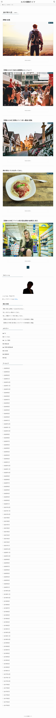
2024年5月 (7, 406)
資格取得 (6, 354)
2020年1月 (7, 587)
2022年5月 (7, 490)
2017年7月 (7, 691)
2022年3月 (7, 497)
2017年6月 (7, 695)
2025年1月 (7, 379)
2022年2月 (7, 500)
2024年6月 (7, 403)
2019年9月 (7, 601)
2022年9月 (7, 476)
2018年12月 (7, 632)
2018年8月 (7, 646)
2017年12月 (7, 674)
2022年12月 (7, 465)
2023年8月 (7, 438)
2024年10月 (7, 389)
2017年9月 (7, 684)
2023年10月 (7, 431)
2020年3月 (7, 580)
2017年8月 (7, 688)
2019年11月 (7, 594)
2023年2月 (7, 459)
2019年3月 (7, 622)
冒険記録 (6, 344)
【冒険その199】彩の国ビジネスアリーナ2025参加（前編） (18, 323)
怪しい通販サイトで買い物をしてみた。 (13, 316)
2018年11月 (7, 636)
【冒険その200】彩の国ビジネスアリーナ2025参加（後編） (18, 319)
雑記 (5, 358)
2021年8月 (7, 521)
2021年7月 (7, 525)
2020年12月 (7, 549)
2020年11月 (7, 552)
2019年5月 (7, 615)
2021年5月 (7, 531)
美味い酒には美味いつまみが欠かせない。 (14, 309)
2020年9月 (7, 559)
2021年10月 (7, 514)
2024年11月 (7, 385)
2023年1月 (7, 462)
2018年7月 (7, 650)
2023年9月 (7, 434)
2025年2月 (7, 375)
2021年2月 (7, 542)
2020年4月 (7, 577)
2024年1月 (7, 420)
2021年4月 (7, 535)
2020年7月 (7, 566)
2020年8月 (7, 563)
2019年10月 (7, 597)
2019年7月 (7, 608)
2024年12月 (7, 382)
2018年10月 (7, 639)
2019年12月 (7, 591)
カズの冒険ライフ (28, 2)
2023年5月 (7, 448)
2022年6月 (7, 486)
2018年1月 (7, 670)
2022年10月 (7, 472)
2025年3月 (7, 372)
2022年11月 (7, 469)
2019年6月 (7, 611)
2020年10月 (7, 556)
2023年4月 (7, 452)
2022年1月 (7, 504)
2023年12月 (7, 424)
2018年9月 (7, 643)
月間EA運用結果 (8, 347)
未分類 (6, 351)
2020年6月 (7, 570)
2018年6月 (7, 653)
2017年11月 (7, 677)
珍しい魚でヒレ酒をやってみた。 (11, 312)
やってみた (7, 337)
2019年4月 (7, 618)
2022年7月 (7, 483)
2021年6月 (7, 528)
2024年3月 (7, 413)
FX (5, 333)
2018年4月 (7, 660)
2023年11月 (7, 427)
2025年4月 (7, 368)
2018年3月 (7, 664)
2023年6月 (7, 445)
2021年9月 (7, 518)
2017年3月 (7, 705)
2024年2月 (7, 417)
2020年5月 (7, 573)
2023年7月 (7, 441)
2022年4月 (7, 493)
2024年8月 (7, 396)
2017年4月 (7, 702)
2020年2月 (7, 584)
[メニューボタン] (2, 2)
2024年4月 (7, 410)
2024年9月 (7, 392)
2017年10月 (7, 681)
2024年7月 (7, 399)
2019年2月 (7, 625)
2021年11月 (7, 511)
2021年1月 (7, 545)
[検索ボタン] (54, 2)
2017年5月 (7, 698)
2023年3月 (7, 455)
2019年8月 (7, 604)
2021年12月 (7, 507)
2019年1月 (7, 629)
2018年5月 (7, 657)
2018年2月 (7, 667)
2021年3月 (7, 538)
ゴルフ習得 (7, 340)
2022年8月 (7, 479)
